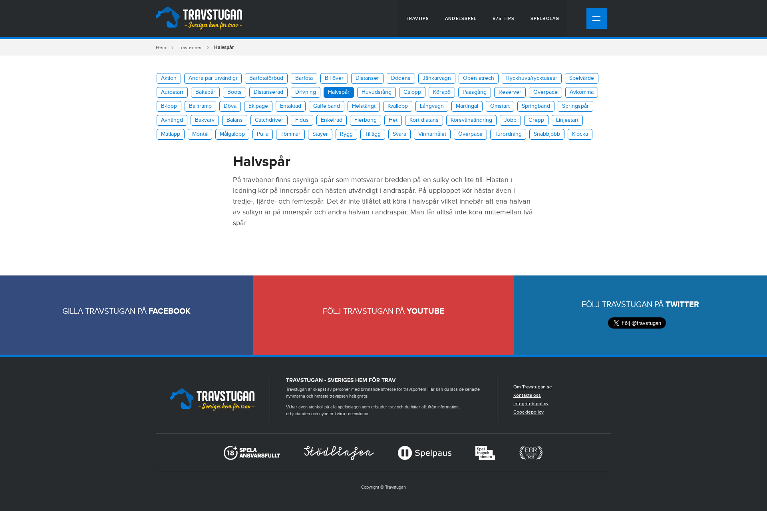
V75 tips (504, 18)
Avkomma (582, 92)
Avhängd (172, 120)
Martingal (467, 106)
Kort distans (424, 120)
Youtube (425, 311)
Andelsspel (461, 18)
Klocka (580, 134)
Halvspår (339, 92)
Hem (161, 47)
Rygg (346, 134)
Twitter (682, 304)
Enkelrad (331, 120)
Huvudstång (376, 92)
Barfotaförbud (266, 78)
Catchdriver (269, 120)
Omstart (500, 106)
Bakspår (205, 92)
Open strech (478, 78)
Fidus (302, 120)
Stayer (320, 134)
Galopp (412, 92)
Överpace (545, 92)
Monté (200, 134)
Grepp (536, 120)
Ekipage (258, 106)
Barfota (304, 78)
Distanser (367, 78)
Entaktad (290, 106)
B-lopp (169, 106)
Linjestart (567, 120)
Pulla (262, 134)
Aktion (169, 78)
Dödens (401, 78)
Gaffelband (326, 106)
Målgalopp (232, 134)
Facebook (170, 311)
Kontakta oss (527, 395)
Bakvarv (205, 120)
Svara (399, 134)
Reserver (510, 92)
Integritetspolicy (530, 403)
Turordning (508, 134)
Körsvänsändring (471, 120)
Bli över (334, 78)
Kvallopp (397, 106)
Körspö (442, 92)
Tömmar (290, 134)
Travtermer (190, 47)
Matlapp (170, 134)
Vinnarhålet (432, 134)
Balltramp (200, 106)
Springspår (575, 106)
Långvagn (432, 106)
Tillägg (373, 134)
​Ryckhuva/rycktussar (531, 78)
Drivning (305, 92)
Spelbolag (545, 18)
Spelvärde (581, 78)
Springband (536, 106)
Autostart (172, 92)
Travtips (417, 18)
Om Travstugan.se (532, 387)
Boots (234, 92)
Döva (230, 106)
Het (393, 120)
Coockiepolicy (528, 412)
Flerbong (365, 120)
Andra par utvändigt (213, 78)
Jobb (510, 120)
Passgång (475, 92)
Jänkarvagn (437, 78)
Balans (235, 120)
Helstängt (364, 106)
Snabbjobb (547, 134)
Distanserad (268, 92)
